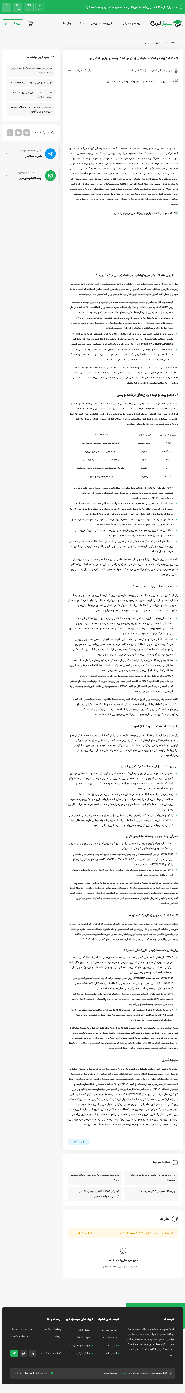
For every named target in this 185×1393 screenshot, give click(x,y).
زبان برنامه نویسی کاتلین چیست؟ (157, 1191)
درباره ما (67, 23)
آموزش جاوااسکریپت (80, 1345)
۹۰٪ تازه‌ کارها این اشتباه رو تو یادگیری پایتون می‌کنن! (152, 1177)
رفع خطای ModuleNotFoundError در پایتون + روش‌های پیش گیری (31, 109)
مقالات (81, 23)
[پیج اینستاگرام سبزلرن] (23, 1353)
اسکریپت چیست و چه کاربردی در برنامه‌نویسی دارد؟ (95, 1177)
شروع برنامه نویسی (101, 23)
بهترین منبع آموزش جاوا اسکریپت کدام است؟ (31, 82)
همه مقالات (170, 43)
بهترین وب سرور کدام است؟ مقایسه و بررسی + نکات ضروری (31, 70)
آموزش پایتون (83, 1353)
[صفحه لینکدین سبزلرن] (32, 1353)
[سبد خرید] (30, 23)
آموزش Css (84, 1330)
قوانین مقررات (109, 1330)
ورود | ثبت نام (12, 23)
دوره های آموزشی (131, 23)
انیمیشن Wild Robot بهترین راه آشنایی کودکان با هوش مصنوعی (99, 1194)
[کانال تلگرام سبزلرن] (14, 1353)
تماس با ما (111, 1353)
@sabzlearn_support (22, 1329)
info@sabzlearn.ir (20, 1336)
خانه (181, 43)
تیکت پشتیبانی (108, 1337)
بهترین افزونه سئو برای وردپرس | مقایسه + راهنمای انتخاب (32, 95)
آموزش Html (84, 1337)
